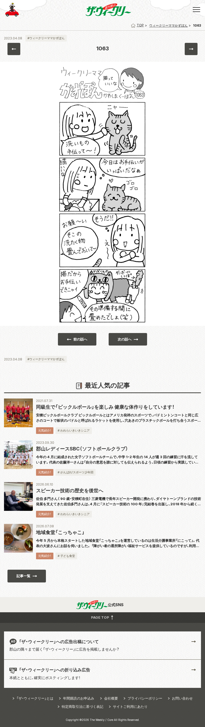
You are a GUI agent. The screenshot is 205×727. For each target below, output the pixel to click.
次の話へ (125, 339)
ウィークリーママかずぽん (168, 25)
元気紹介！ (44, 430)
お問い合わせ (182, 698)
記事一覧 (23, 576)
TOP (140, 25)
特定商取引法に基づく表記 (82, 706)
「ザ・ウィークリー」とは (35, 698)
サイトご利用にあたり (130, 706)
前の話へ (80, 339)
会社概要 (111, 698)
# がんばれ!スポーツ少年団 (75, 472)
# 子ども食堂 (66, 556)
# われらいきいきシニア (74, 430)
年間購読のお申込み (78, 698)
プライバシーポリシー (145, 698)
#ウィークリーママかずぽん (46, 38)
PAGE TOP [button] (100, 617)
